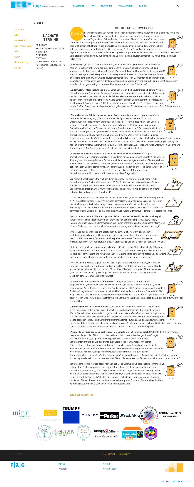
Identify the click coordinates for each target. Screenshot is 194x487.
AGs (16, 51)
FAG (93, 6)
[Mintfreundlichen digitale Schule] (50, 415)
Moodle (18, 68)
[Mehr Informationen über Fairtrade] (132, 433)
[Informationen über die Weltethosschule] (44, 433)
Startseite (78, 6)
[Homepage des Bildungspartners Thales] (90, 415)
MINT (16, 35)
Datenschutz (109, 454)
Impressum (124, 454)
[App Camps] (64, 433)
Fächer (143, 6)
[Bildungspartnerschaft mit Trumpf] (71, 415)
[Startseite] (37, 5)
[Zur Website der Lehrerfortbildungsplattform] (83, 433)
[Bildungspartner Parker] (109, 415)
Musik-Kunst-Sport (23, 46)
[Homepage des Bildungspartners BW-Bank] (129, 415)
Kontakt (62, 464)
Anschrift (63, 469)
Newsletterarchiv (110, 469)
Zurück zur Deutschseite (81, 395)
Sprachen (19, 29)
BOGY (17, 57)
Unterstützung (21, 62)
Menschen (106, 6)
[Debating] (148, 415)
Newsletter (107, 464)
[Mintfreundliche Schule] (25, 415)
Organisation (125, 6)
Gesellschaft (20, 40)
